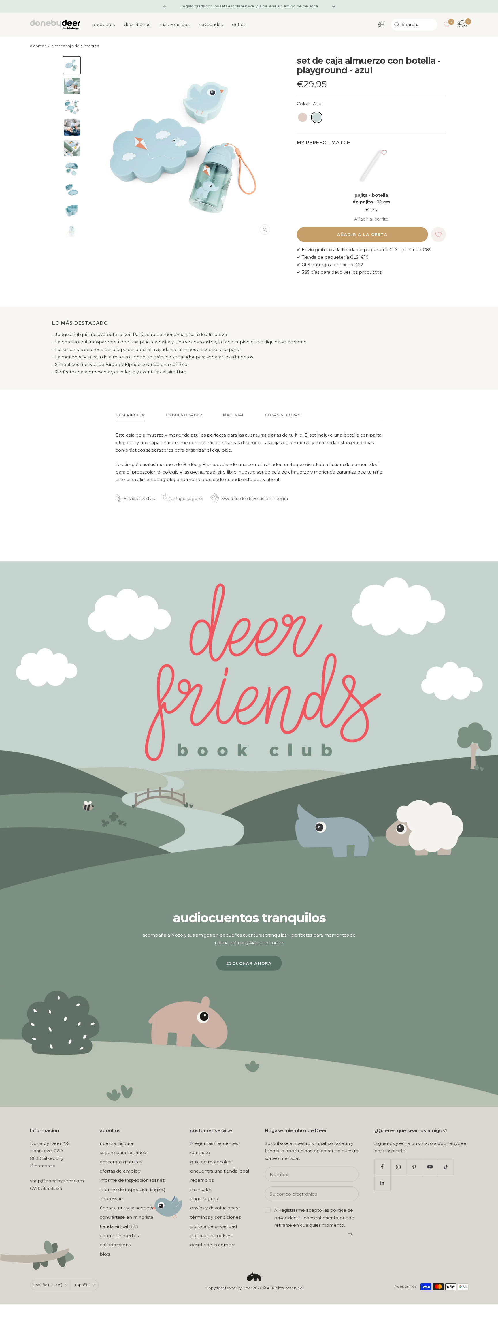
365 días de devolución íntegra (254, 498)
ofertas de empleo (120, 1171)
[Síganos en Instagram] (398, 1167)
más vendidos (174, 24)
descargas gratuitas (121, 1161)
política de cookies (210, 1235)
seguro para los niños (123, 1152)
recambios (202, 1180)
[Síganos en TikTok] (446, 1167)
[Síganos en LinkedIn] (382, 1183)
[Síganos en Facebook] (382, 1167)
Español (82, 1284)
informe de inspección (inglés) (132, 1189)
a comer (38, 46)
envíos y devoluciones (214, 1208)
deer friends (137, 24)
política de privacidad (213, 1226)
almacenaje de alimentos (75, 46)
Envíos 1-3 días (139, 498)
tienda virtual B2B (119, 1226)
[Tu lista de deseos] (447, 24)
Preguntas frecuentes (214, 1143)
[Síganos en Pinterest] (414, 1167)
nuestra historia (116, 1143)
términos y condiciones (215, 1217)
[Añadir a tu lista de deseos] (384, 152)
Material (233, 415)
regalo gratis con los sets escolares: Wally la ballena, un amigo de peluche (249, 6)
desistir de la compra (212, 1245)
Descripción (130, 415)
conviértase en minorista (126, 1217)
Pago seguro (188, 498)
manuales (201, 1189)
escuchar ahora (249, 963)
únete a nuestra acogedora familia (137, 1208)
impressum (112, 1198)
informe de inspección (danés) (133, 1180)
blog (105, 1254)
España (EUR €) (48, 1284)
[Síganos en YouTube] (430, 1167)
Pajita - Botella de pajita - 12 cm (371, 198)
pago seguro (204, 1198)
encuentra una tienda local (219, 1171)
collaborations (115, 1245)
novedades (211, 24)
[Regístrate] (350, 1234)
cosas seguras (283, 415)
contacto (200, 1152)
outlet (238, 24)
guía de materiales (210, 1161)
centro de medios (119, 1235)
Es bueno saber (184, 415)
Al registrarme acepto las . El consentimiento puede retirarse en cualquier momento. (314, 1217)
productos (103, 24)
